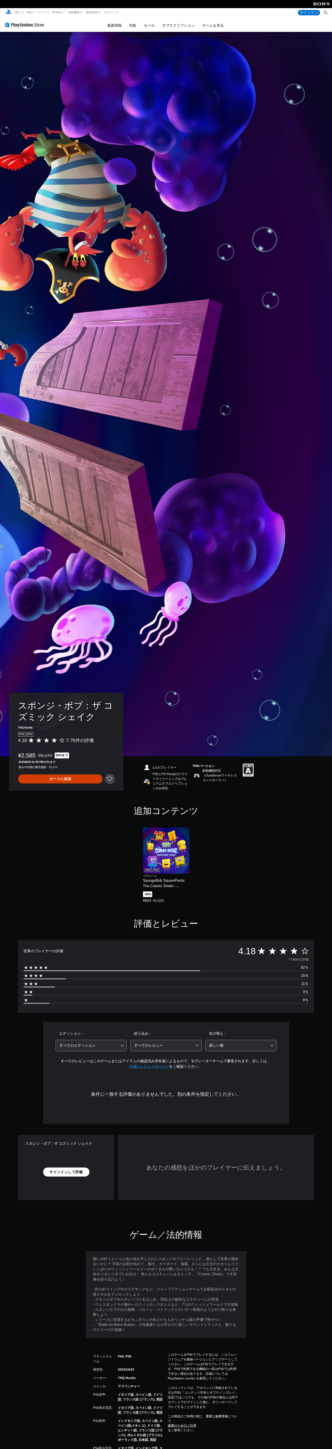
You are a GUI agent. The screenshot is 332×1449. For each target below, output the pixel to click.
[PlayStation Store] (26, 24)
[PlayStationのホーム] (8, 12)
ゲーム (42, 12)
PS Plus (57, 12)
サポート (109, 12)
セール (149, 25)
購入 (18, 12)
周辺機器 (73, 12)
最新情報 (91, 12)
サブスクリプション (178, 25)
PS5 (29, 12)
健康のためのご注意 (182, 1425)
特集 (132, 25)
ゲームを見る (213, 25)
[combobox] (91, 1045)
